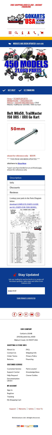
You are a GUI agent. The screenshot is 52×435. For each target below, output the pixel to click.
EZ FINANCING (29, 90)
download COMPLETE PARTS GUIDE (24, 204)
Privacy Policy (31, 356)
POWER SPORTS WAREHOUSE (17, 100)
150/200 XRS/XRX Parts (24, 103)
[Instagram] (37, 314)
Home (9, 99)
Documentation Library (13, 379)
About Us (11, 349)
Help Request (12, 375)
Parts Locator (31, 369)
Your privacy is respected (26, 298)
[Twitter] (20, 314)
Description (15, 177)
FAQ (28, 349)
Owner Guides (32, 375)
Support (12, 409)
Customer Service (14, 369)
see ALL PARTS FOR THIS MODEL (23, 207)
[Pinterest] (26, 314)
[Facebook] (14, 314)
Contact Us (11, 353)
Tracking (10, 397)
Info (12, 182)
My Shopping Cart (14, 400)
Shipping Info (31, 353)
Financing (29, 359)
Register (10, 393)
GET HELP (11, 90)
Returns (10, 359)
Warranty (22, 409)
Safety (31, 409)
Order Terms (12, 356)
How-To (39, 409)
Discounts (15, 187)
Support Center (13, 372)
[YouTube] (32, 314)
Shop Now (22, 163)
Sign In (9, 390)
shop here (28, 43)
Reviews (14, 192)
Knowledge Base (32, 372)
